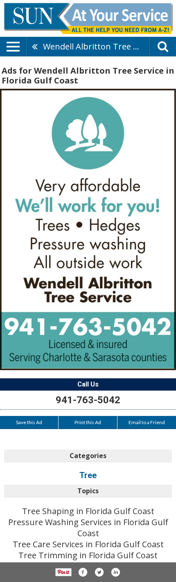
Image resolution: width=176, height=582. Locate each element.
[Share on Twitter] (99, 572)
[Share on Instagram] (115, 572)
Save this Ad (29, 422)
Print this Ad (87, 422)
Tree (88, 475)
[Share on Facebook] (82, 572)
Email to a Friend (147, 422)
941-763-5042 (88, 400)
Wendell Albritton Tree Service (96, 46)
